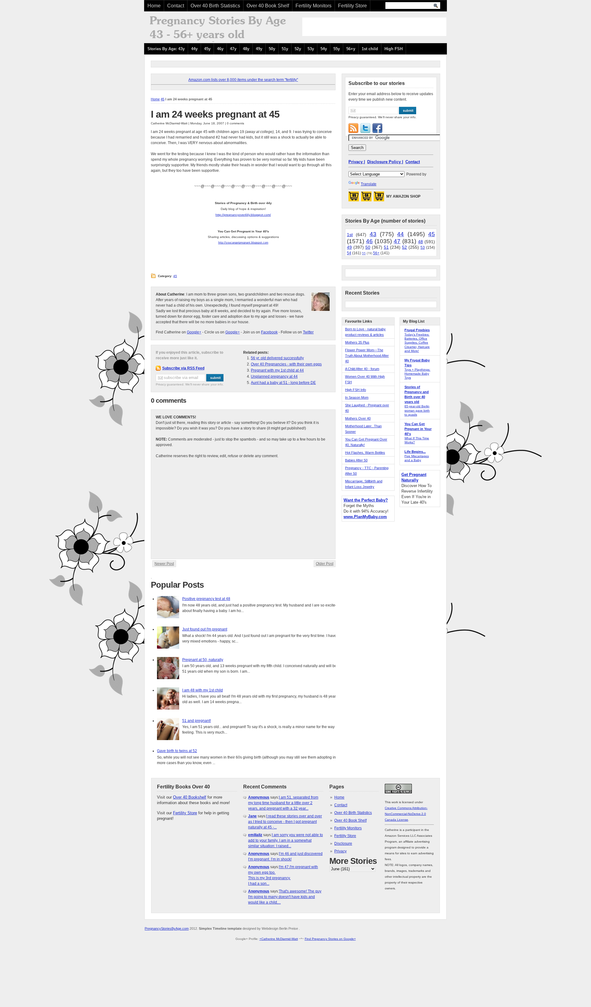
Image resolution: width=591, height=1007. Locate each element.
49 (349, 247)
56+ (376, 253)
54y (323, 48)
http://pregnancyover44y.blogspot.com (242, 214)
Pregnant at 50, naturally (202, 660)
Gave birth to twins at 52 (177, 751)
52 (404, 247)
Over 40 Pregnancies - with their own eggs (286, 364)
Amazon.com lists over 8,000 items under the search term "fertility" (243, 80)
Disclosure (343, 843)
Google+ (194, 332)
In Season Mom (356, 397)
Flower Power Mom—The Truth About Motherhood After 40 (367, 355)
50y (272, 48)
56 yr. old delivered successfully (277, 358)
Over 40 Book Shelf (268, 5)
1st (350, 234)
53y (311, 48)
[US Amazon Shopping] (353, 198)
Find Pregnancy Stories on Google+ (330, 939)
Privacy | (356, 161)
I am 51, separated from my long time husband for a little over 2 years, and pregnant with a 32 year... (283, 803)
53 (422, 247)
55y (336, 48)
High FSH (393, 48)
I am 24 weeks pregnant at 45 (215, 114)
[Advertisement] (374, 27)
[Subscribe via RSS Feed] (353, 128)
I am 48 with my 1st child (202, 690)
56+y (350, 48)
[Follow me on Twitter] (365, 128)
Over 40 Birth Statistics (215, 5)
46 (369, 241)
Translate (368, 184)
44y (194, 48)
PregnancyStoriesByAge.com (167, 928)
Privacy (340, 851)
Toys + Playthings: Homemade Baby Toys (417, 373)
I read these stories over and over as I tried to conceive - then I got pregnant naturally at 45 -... (285, 821)
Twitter (308, 332)
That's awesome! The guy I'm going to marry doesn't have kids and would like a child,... (284, 896)
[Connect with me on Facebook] (377, 128)
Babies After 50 (356, 460)
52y (298, 48)
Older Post (324, 564)
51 (386, 247)
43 (373, 234)
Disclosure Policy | (385, 161)
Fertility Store (352, 5)
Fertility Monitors (314, 5)
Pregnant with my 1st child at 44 (277, 370)
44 (400, 234)
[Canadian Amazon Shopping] (366, 198)
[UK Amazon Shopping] (379, 198)
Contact (175, 5)
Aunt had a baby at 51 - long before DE (283, 383)
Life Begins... (415, 451)
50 (367, 247)
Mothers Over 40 (358, 418)
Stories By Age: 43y (166, 48)
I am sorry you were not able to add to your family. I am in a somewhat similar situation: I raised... (285, 840)
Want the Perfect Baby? (366, 500)
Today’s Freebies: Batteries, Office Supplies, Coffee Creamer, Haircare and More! (417, 342)
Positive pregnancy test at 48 (206, 599)
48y (246, 48)
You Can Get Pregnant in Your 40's (418, 429)
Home (154, 5)
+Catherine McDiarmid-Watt (278, 939)
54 (349, 253)
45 (162, 99)
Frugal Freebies (417, 330)
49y (259, 48)
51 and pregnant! (196, 721)
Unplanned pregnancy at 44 (274, 376)
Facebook (269, 332)
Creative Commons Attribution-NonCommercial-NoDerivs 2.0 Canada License (406, 813)
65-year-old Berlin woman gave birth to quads (417, 410)
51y (285, 48)
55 (364, 253)
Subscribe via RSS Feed (183, 368)
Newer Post (164, 564)
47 (397, 241)
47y (233, 48)
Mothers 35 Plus (357, 342)
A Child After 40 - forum (362, 369)
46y (220, 48)
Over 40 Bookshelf (189, 797)
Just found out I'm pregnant (204, 629)
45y (207, 48)
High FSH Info (355, 390)
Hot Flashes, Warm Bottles (365, 452)
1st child (370, 48)
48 (420, 241)
